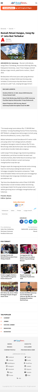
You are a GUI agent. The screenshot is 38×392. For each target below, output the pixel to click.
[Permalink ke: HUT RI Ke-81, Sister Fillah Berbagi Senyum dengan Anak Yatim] (9, 286)
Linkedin (29, 366)
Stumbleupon (11, 363)
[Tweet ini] (26, 222)
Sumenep (5, 214)
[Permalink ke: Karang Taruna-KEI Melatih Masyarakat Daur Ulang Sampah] (9, 249)
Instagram (11, 366)
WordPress (29, 363)
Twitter (29, 357)
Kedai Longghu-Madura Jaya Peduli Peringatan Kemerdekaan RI (8, 276)
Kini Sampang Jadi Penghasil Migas (17, 8)
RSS (20, 378)
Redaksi (9, 347)
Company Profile (9, 350)
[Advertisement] (19, 19)
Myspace (29, 369)
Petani (19, 210)
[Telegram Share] (31, 222)
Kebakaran (5, 210)
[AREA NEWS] (19, 3)
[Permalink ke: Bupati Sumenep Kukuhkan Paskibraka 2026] (28, 269)
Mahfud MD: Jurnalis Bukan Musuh (29, 229)
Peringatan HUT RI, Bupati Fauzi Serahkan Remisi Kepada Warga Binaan (27, 258)
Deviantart (11, 369)
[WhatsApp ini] (35, 222)
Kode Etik (28, 344)
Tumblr (29, 360)
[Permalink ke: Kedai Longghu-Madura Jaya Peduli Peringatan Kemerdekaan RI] (9, 269)
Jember (6, 321)
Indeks (9, 344)
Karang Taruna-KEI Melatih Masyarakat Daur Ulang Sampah (9, 257)
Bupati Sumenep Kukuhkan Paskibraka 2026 (27, 276)
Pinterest (11, 360)
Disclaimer (28, 347)
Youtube (29, 372)
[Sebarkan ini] (22, 222)
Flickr (28, 375)
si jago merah (28, 210)
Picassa (11, 375)
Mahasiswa (7, 328)
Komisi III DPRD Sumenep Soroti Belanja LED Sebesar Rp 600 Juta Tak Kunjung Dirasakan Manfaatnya (28, 296)
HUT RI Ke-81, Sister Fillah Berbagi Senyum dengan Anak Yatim (9, 294)
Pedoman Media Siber (28, 350)
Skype (11, 372)
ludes (12, 210)
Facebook (11, 357)
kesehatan (7, 332)
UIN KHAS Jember (9, 325)
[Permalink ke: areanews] (3, 40)
